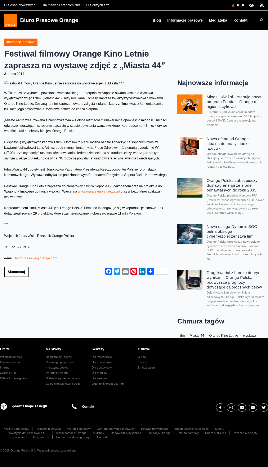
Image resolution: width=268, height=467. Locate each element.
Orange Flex (8, 372)
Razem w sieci (17, 437)
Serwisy (98, 349)
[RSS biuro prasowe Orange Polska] (262, 5)
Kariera (142, 362)
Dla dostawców (102, 367)
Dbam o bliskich (215, 433)
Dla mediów (99, 372)
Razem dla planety (245, 433)
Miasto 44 (197, 335)
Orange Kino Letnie (223, 335)
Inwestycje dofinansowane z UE (28, 433)
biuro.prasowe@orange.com (36, 258)
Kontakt (240, 20)
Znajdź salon (146, 367)
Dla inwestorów (102, 356)
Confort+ (103, 437)
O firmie (144, 349)
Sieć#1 (219, 428)
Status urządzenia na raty (63, 378)
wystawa (249, 335)
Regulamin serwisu (48, 428)
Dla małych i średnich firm (61, 5)
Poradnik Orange (57, 372)
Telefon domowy (188, 433)
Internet (5, 367)
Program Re (41, 437)
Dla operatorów (102, 362)
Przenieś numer (10, 362)
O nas (142, 356)
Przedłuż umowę (11, 356)
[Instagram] (231, 407)
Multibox (98, 433)
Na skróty (53, 349)
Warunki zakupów (78, 428)
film (182, 335)
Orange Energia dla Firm (108, 383)
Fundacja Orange (159, 433)
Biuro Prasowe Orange (49, 20)
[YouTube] (253, 407)
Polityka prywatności (154, 428)
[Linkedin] (242, 407)
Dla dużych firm (97, 5)
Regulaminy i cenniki (59, 356)
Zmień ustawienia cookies (191, 428)
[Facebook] (220, 407)
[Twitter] (264, 407)
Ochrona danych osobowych (116, 428)
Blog (157, 20)
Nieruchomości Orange (71, 433)
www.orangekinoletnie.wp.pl (99, 191)
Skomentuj (16, 272)
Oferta (5, 349)
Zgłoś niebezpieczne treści (63, 383)
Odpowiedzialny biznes (126, 433)
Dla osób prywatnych (19, 5)
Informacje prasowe (185, 20)
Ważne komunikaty (16, 428)
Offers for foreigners (13, 378)
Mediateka (218, 20)
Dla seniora (99, 378)
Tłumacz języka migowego (73, 437)
